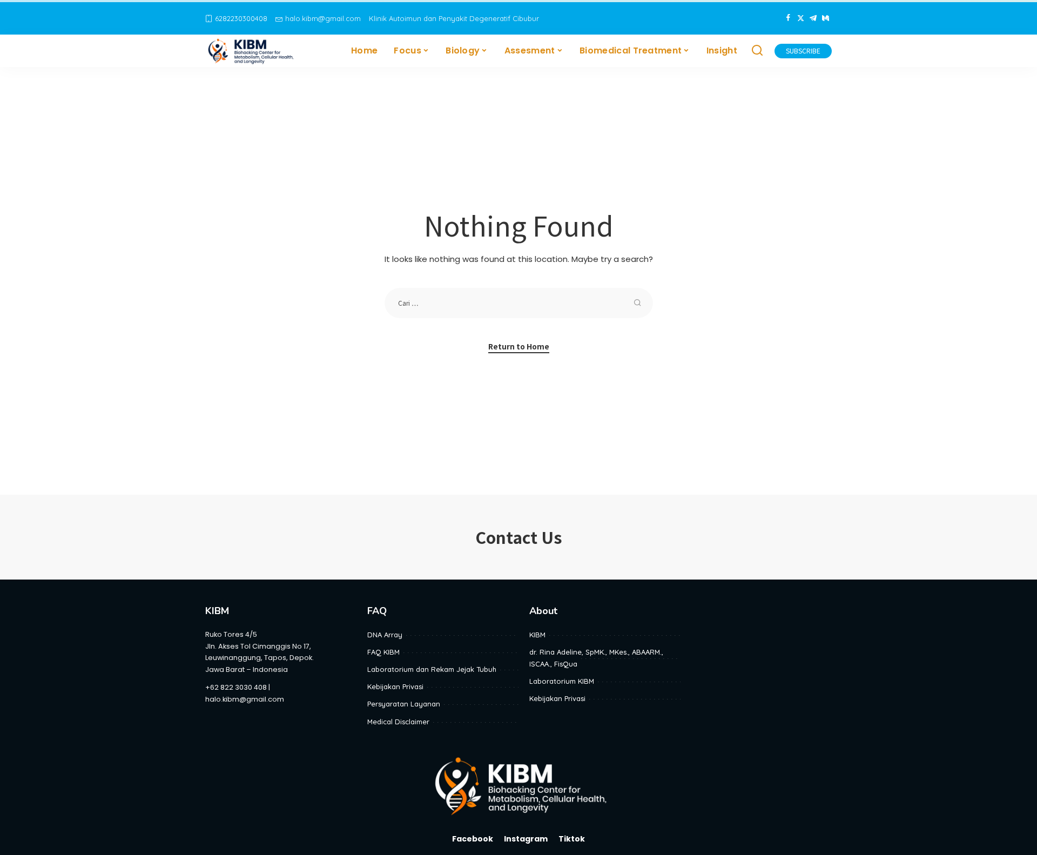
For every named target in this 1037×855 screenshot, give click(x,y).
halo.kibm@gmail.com (323, 18)
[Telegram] (813, 18)
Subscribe (803, 50)
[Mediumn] (825, 18)
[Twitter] (800, 18)
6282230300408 (241, 18)
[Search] (757, 51)
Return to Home (518, 346)
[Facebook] (788, 18)
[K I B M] (251, 51)
